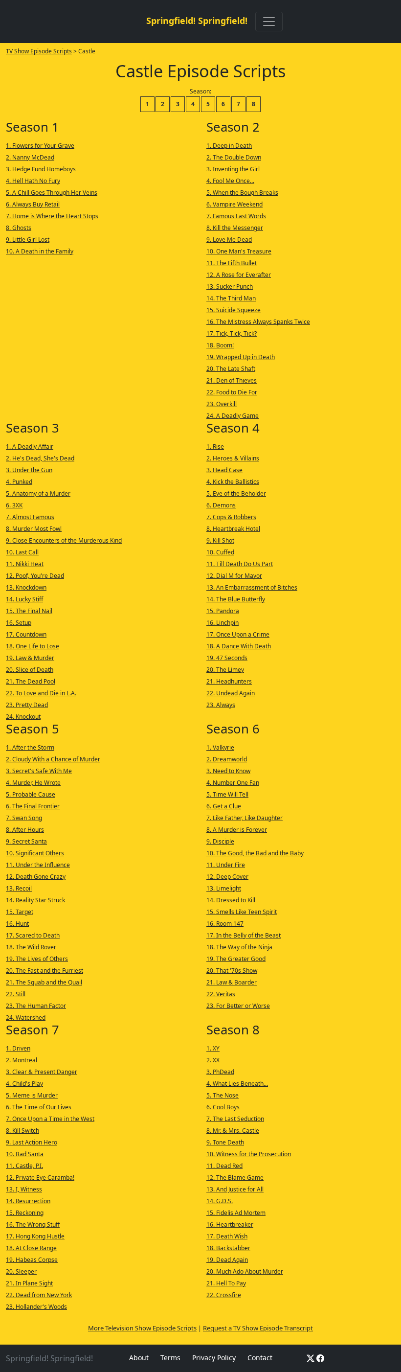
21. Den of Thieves (231, 380)
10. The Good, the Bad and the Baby (255, 853)
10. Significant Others (35, 853)
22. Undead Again (230, 693)
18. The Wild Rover (31, 947)
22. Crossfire (223, 1295)
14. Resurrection (28, 1201)
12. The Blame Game (235, 1177)
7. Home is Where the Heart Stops (52, 216)
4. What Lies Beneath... (237, 1083)
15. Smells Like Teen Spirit (241, 912)
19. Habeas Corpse (32, 1260)
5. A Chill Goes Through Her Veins (51, 192)
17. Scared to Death (33, 935)
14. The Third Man (231, 298)
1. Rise (215, 446)
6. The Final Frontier (33, 806)
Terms (170, 1357)
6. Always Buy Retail (33, 204)
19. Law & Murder (30, 658)
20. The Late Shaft (230, 369)
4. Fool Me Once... (230, 181)
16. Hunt (17, 923)
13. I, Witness (24, 1189)
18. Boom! (220, 345)
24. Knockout (23, 716)
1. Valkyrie (220, 747)
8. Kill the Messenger (234, 228)
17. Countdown (26, 634)
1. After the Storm (30, 747)
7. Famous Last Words (236, 216)
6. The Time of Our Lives (38, 1107)
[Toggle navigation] (269, 21)
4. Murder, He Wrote (33, 782)
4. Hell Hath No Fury (33, 181)
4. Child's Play (24, 1083)
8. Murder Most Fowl (34, 529)
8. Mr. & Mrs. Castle (232, 1130)
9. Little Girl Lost (27, 239)
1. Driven (18, 1048)
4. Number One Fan (232, 782)
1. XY (213, 1048)
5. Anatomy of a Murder (38, 493)
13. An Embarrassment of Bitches (251, 587)
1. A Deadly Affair (29, 446)
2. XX (213, 1060)
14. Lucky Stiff (24, 599)
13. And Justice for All (235, 1189)
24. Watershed (25, 1017)
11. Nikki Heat (25, 564)
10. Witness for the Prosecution (248, 1154)
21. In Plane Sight (29, 1283)
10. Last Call (22, 552)
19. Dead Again (227, 1260)
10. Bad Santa (25, 1154)
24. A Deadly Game (232, 416)
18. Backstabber (228, 1248)
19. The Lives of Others (37, 959)
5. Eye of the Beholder (236, 493)
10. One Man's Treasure (238, 251)
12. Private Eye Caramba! (40, 1177)
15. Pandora (222, 611)
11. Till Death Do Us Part (239, 564)
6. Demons (221, 505)
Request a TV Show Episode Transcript (258, 1328)
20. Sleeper (21, 1271)
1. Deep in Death (229, 145)
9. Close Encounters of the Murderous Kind (64, 540)
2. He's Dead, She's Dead (40, 458)
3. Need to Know (228, 771)
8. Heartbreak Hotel (233, 529)
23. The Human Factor (36, 1006)
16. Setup (18, 622)
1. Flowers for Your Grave (40, 145)
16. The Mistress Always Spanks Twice (258, 322)
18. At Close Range (31, 1248)
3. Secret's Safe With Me (39, 771)
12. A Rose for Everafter (238, 275)
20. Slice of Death (29, 669)
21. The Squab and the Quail (44, 982)
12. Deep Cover (227, 876)
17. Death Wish (226, 1236)
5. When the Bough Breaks (242, 192)
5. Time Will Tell (227, 794)
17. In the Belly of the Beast (243, 935)
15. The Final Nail (29, 611)
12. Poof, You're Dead (35, 576)
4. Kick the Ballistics (232, 482)
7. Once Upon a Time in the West (50, 1119)
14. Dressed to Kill (230, 900)
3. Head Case (224, 470)
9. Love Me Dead (229, 239)
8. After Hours (25, 829)
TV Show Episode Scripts (39, 51)
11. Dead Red (224, 1166)
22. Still (15, 994)
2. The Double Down (233, 157)
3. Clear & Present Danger (41, 1072)
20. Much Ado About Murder (244, 1271)
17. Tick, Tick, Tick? (231, 333)
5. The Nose (222, 1095)
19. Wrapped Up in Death (240, 357)
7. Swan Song (24, 818)
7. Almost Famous (30, 517)
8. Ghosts (18, 228)
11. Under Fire (225, 865)
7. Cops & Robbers (231, 517)
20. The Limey (225, 669)
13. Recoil (19, 888)
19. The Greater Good (236, 959)
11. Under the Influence (38, 865)
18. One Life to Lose (32, 646)
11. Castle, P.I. (24, 1166)
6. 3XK (14, 505)
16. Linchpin (222, 622)
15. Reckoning (25, 1213)
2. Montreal (21, 1060)
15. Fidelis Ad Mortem (236, 1213)
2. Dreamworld (226, 759)
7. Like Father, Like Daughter (244, 818)
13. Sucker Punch (229, 286)
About (139, 1357)
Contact (259, 1357)
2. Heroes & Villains (232, 458)
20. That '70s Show (231, 970)
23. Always (220, 705)
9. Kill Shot (220, 540)
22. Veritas (220, 994)
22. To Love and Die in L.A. (41, 693)
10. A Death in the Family (39, 251)
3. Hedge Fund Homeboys (41, 169)
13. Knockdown (26, 587)
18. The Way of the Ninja (239, 947)
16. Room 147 (225, 923)
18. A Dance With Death (238, 646)
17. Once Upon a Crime (237, 634)
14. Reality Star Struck (35, 900)
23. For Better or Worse (238, 1006)
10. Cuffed (220, 552)
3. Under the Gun (29, 470)
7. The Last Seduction (235, 1119)
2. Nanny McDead (30, 157)
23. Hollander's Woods (36, 1307)
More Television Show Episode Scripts (142, 1328)
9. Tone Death (225, 1142)
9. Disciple (220, 841)
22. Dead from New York (39, 1295)
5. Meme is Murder (32, 1095)
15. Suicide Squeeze (233, 310)
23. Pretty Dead (27, 705)
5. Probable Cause (30, 794)
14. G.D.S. (219, 1201)
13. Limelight (223, 888)
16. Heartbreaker (229, 1224)
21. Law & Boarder (231, 982)
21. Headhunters (229, 681)
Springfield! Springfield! (196, 20)
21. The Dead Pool (30, 681)
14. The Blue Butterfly (235, 599)
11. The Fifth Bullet (231, 263)
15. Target (19, 912)
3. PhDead (220, 1072)
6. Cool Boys (223, 1107)
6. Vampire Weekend (234, 204)
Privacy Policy (214, 1357)
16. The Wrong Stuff (33, 1224)
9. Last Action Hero (31, 1142)
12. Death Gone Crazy (36, 876)
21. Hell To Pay (226, 1283)
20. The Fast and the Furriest (44, 970)
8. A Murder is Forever (236, 829)
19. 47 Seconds (226, 658)
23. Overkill (221, 404)
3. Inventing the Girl (233, 169)
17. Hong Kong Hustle (35, 1236)
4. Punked (19, 482)
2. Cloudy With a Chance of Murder (53, 759)
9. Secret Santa (26, 841)
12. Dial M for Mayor (234, 576)
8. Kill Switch (22, 1130)
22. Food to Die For (231, 392)
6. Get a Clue (223, 806)
